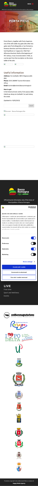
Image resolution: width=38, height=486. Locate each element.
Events (6, 296)
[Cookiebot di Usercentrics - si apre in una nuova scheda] (28, 207)
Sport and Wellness (11, 292)
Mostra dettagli (27, 261)
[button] (29, 4)
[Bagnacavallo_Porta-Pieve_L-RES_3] (8, 66)
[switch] (33, 243)
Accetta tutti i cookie (19, 267)
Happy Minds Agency (19, 483)
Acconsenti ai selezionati (19, 272)
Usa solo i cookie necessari (19, 277)
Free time (7, 289)
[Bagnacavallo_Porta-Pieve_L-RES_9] (19, 66)
